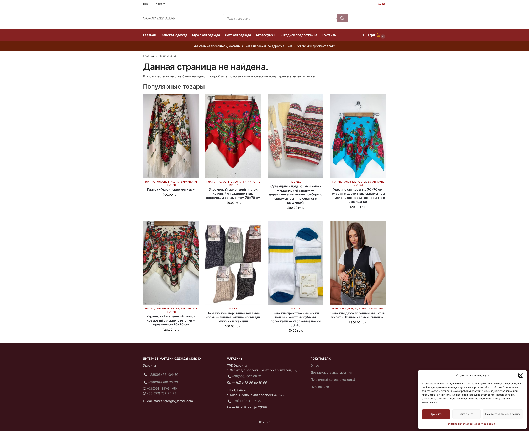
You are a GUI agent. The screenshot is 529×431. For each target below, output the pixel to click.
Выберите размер (358, 215)
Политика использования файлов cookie (470, 423)
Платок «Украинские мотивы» (171, 190)
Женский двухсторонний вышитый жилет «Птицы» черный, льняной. (357, 315)
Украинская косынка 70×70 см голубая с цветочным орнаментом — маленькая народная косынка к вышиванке (357, 196)
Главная (148, 56)
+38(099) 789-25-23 (163, 382)
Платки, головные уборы (161, 181)
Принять (436, 414)
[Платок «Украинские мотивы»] (171, 136)
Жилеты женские (371, 308)
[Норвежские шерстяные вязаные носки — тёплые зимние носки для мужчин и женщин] (233, 263)
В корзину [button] (170, 203)
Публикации (320, 387)
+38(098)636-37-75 (246, 401)
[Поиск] (342, 18)
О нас (315, 365)
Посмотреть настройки (502, 414)
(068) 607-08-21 (154, 4)
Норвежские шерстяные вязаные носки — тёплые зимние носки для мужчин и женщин (233, 317)
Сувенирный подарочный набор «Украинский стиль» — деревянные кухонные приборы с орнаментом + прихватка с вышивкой (295, 194)
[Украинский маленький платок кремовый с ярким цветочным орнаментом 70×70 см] (171, 263)
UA (379, 4)
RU (384, 4)
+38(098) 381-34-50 (163, 375)
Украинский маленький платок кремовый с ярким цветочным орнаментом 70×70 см (171, 320)
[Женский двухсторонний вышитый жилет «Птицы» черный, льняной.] (358, 263)
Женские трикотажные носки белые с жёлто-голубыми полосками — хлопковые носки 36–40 (296, 319)
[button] (521, 375)
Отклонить (466, 414)
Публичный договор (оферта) (333, 380)
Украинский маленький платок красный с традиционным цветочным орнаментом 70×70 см (233, 194)
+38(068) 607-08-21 (246, 376)
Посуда (295, 181)
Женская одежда (344, 308)
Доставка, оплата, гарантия (331, 373)
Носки (233, 308)
